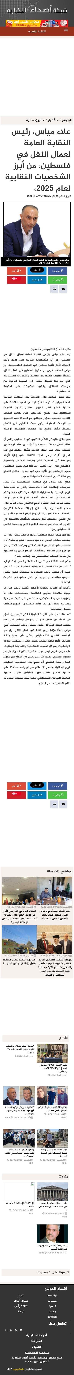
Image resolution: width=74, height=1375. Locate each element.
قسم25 (37, 1347)
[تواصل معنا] (21, 1330)
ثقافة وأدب (21, 1306)
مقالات (52, 1311)
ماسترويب (18, 1369)
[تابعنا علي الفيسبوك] (5, 1330)
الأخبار (52, 120)
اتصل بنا (36, 1341)
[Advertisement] (37, 77)
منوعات (52, 1301)
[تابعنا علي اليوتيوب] (11, 1330)
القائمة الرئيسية (37, 31)
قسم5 (52, 1306)
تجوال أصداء (21, 1301)
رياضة (21, 1311)
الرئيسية (65, 120)
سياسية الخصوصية (36, 1353)
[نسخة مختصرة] (16, 1330)
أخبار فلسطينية (36, 1335)
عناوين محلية (36, 120)
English (52, 1317)
